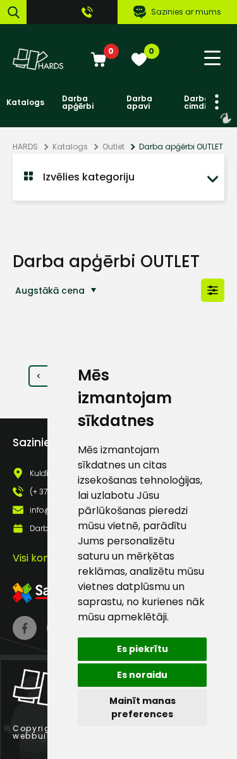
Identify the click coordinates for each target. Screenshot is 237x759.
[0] (98, 60)
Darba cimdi (197, 102)
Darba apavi (139, 102)
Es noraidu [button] (142, 674)
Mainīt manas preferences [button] (142, 707)
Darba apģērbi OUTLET (181, 146)
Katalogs (25, 102)
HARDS (25, 146)
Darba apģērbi (78, 102)
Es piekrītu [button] (142, 649)
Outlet (113, 146)
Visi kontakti (42, 558)
